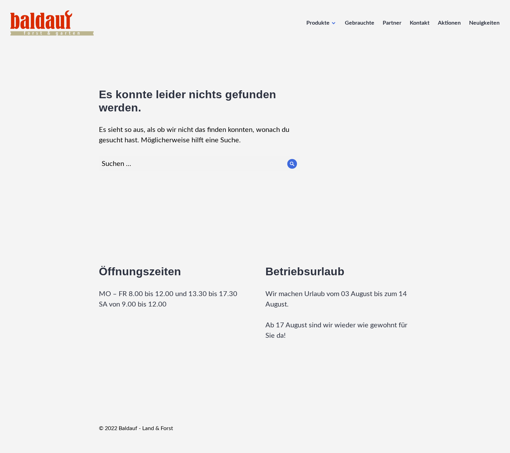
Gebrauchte (359, 23)
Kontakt (420, 23)
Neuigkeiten (484, 23)
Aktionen (449, 23)
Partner (392, 23)
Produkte (318, 23)
